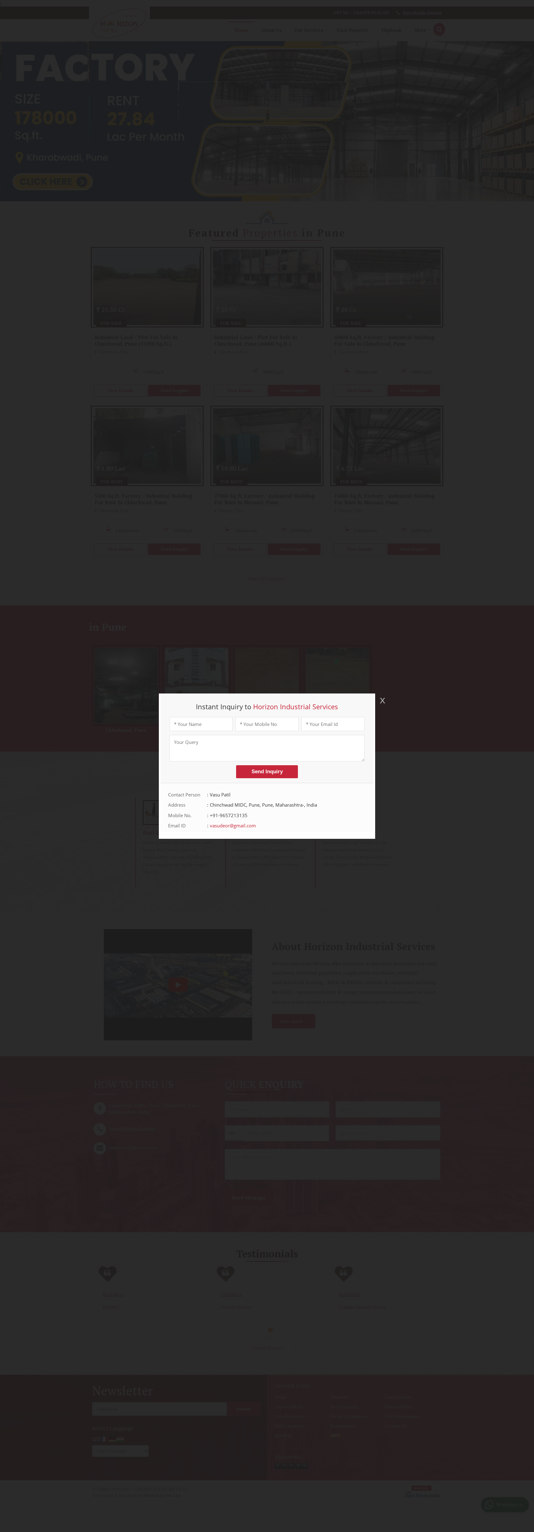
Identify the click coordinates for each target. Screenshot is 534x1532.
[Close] (382, 700)
